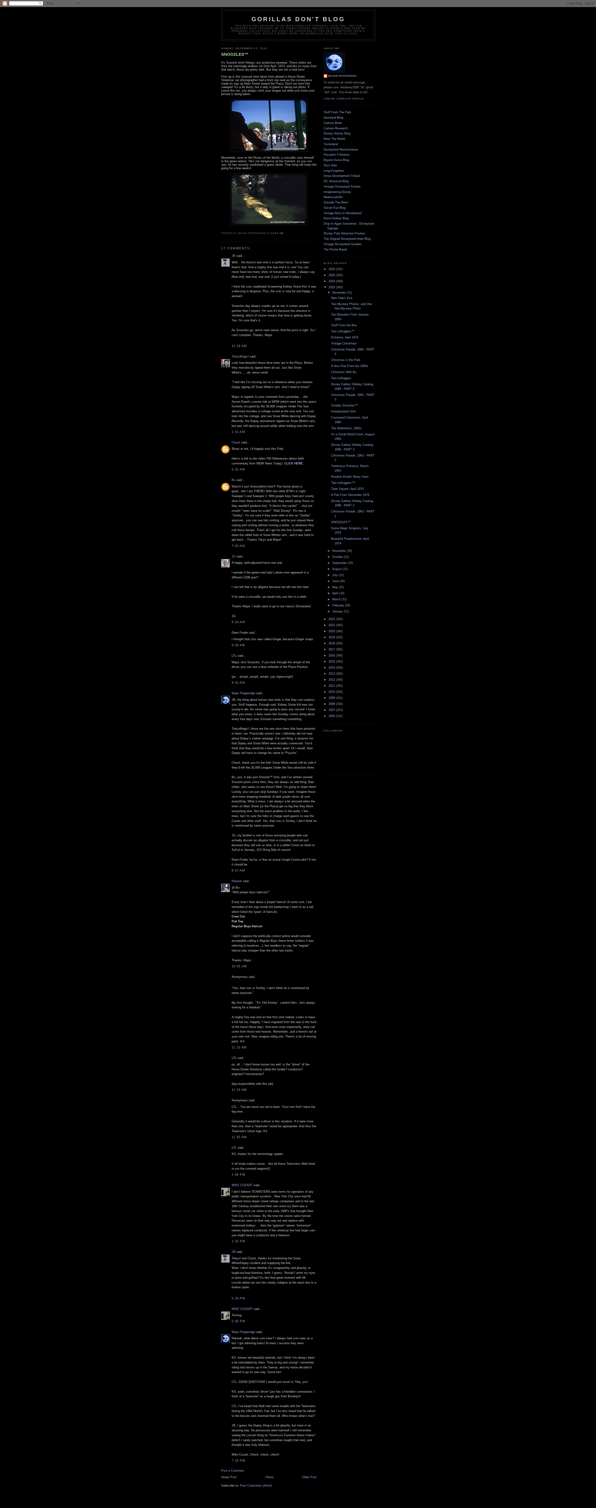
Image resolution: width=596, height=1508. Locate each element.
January (338, 611)
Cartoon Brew (333, 123)
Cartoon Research (336, 128)
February (338, 605)
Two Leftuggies (341, 378)
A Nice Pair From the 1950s (349, 366)
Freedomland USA (343, 411)
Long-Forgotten (334, 170)
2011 (332, 685)
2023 (332, 287)
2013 (332, 673)
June (336, 581)
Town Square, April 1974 (347, 489)
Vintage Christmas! (344, 343)
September (340, 563)
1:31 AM (238, 432)
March (337, 599)
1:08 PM (238, 1174)
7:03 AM (238, 546)
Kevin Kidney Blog (336, 218)
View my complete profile (344, 98)
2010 (332, 692)
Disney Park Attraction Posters (344, 233)
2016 (332, 655)
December (339, 292)
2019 (332, 637)
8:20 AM (238, 622)
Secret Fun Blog (334, 208)
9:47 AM (238, 870)
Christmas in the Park (345, 360)
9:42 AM (238, 682)
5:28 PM (238, 1298)
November (339, 551)
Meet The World (334, 139)
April (335, 593)
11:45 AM (239, 1137)
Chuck (236, 442)
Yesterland (331, 144)
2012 (332, 679)
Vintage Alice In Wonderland (343, 213)
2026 (332, 269)
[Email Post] (284, 233)
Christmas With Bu (343, 372)
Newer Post (229, 1477)
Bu (233, 480)
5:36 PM (238, 1321)
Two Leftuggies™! (343, 482)
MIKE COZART (242, 1185)
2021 (332, 625)
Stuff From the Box (344, 325)
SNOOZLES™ (234, 54)
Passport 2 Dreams (337, 154)
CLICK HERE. (294, 463)
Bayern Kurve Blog (336, 160)
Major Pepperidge (243, 693)
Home (270, 1477)
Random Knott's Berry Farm (350, 476)
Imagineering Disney (337, 192)
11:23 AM (239, 1090)
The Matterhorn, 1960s (346, 428)
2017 (332, 649)
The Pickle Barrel (335, 249)
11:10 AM (239, 1047)
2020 (332, 631)
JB (233, 256)
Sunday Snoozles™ (344, 405)
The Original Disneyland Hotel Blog (347, 238)
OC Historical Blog (336, 181)
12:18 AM (239, 346)
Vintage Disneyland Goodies (343, 244)
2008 (332, 704)
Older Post (309, 1477)
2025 (332, 275)
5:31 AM (238, 469)
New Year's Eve (341, 298)
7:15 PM (238, 1460)
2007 (332, 710)
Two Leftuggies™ (342, 331)
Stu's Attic (330, 165)
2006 (332, 716)
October (338, 557)
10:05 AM (239, 966)
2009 (332, 698)
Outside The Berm (336, 202)
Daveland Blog (333, 117)
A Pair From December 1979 (350, 495)
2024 (332, 281)
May (335, 587)
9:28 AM (238, 645)
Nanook (237, 881)
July (335, 575)
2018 (332, 643)
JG (234, 556)
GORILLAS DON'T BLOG (298, 19)
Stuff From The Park (337, 112)
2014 (332, 667)
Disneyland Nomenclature (341, 149)
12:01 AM (277, 233)
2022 (332, 619)
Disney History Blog (337, 133)
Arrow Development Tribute (342, 176)
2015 (332, 661)
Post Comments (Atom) (256, 1485)
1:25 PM (238, 1241)
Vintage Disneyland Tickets (342, 186)
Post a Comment (232, 1470)
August (337, 569)
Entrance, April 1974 (344, 337)
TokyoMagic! (240, 356)
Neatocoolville (333, 197)
